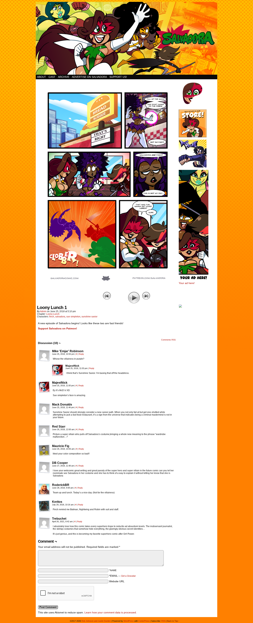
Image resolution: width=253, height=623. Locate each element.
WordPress (129, 621)
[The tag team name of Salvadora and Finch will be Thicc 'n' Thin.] (107, 289)
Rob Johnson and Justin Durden (96, 621)
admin (43, 311)
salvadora (60, 316)
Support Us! (118, 76)
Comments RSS (168, 340)
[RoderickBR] (44, 489)
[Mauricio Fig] (44, 450)
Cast (52, 76)
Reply (81, 354)
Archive (63, 76)
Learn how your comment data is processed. (110, 612)
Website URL (116, 581)
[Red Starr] (44, 431)
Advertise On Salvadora (89, 76)
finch (51, 316)
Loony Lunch (52, 314)
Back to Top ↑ (173, 621)
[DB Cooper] (44, 467)
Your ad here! (187, 283)
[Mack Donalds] (44, 409)
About (41, 76)
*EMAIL (122, 575)
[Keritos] (44, 506)
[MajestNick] (58, 370)
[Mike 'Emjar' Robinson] (44, 355)
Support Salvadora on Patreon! (57, 328)
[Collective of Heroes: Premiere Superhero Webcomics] (198, 306)
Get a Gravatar (128, 576)
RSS (163, 621)
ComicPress (143, 621)
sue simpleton (73, 316)
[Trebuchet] (44, 523)
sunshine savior (89, 316)
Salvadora (126, 38)
